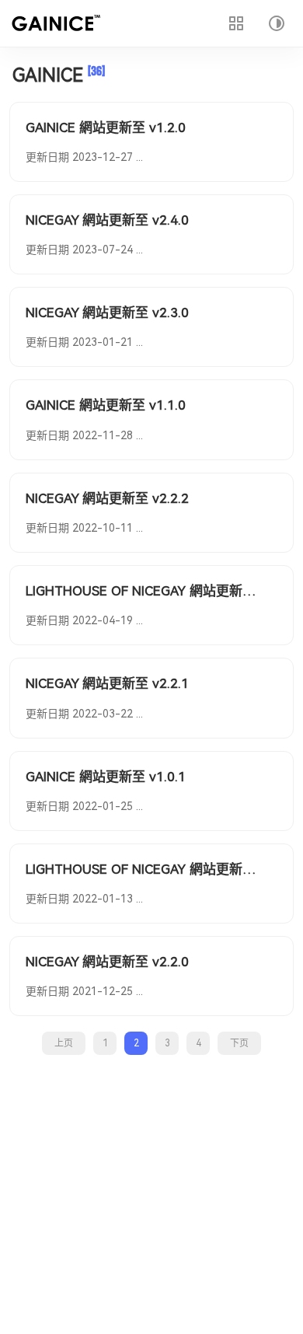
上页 (63, 1043)
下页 (239, 1043)
